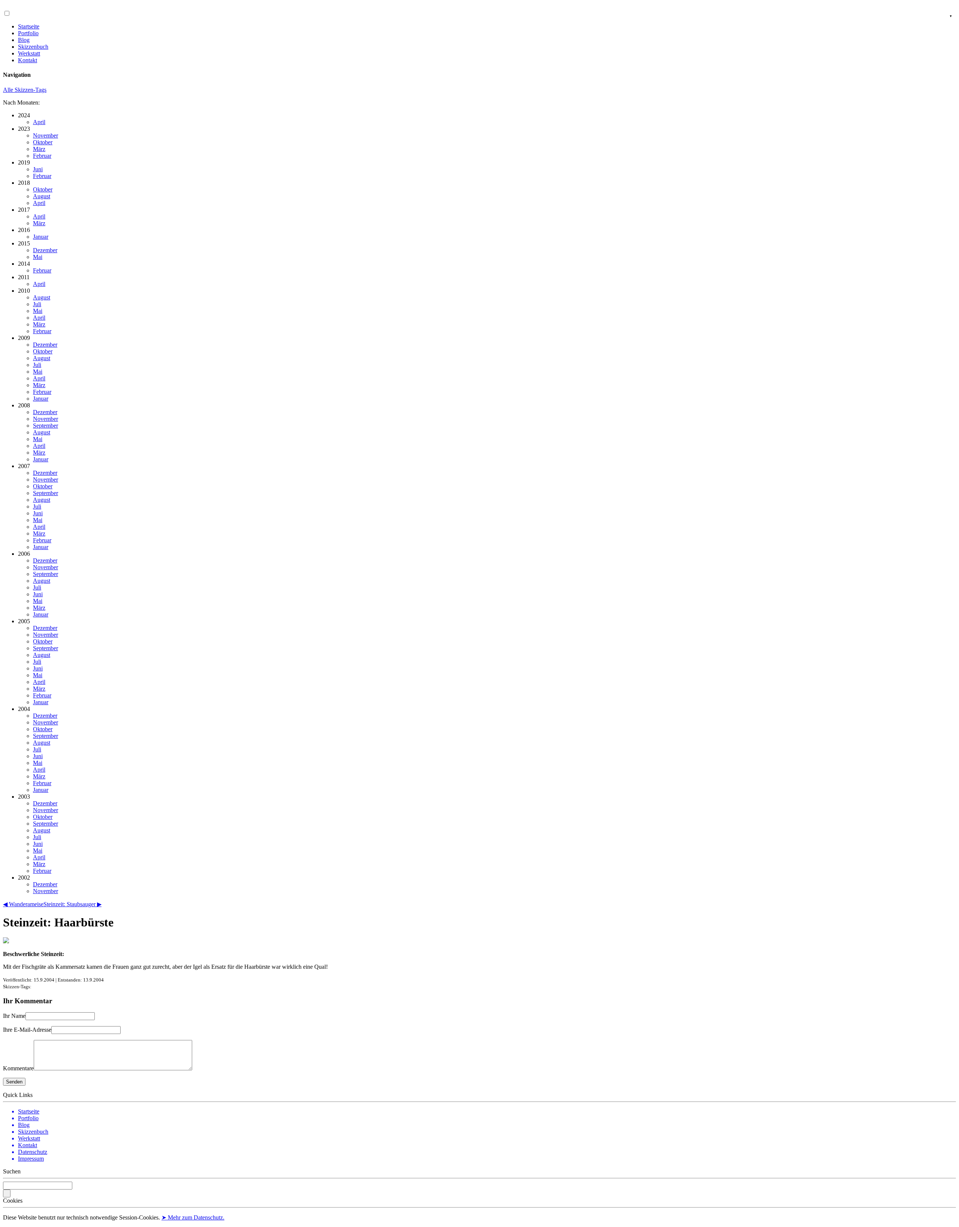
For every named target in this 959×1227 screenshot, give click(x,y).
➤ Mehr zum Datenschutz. (192, 1217)
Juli (37, 304)
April (39, 122)
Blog (24, 40)
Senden (14, 1082)
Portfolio (28, 33)
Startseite (28, 26)
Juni (38, 169)
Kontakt (27, 60)
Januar (40, 236)
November (45, 135)
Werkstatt (29, 53)
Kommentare (18, 1068)
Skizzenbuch (33, 46)
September (45, 425)
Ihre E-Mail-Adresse (27, 1029)
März (39, 149)
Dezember (45, 250)
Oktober (42, 142)
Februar (42, 156)
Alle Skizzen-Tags (24, 90)
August (41, 196)
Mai (37, 257)
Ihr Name (14, 1016)
